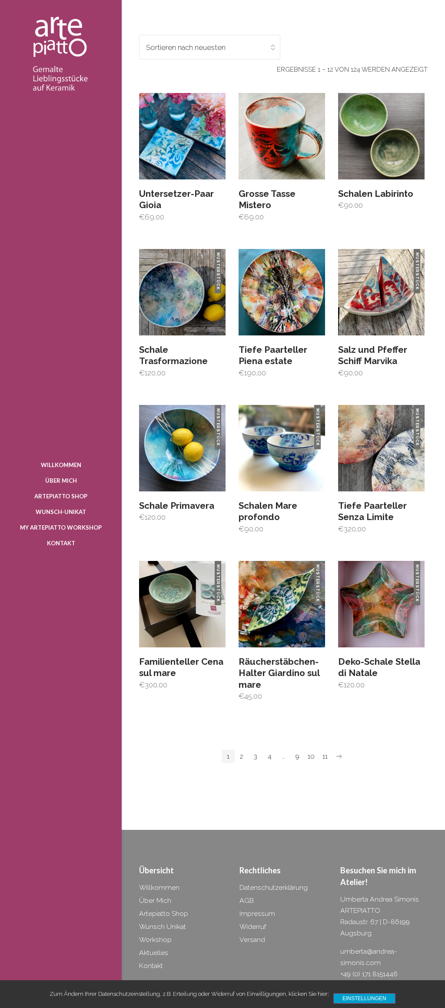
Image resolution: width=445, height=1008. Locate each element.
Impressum (257, 913)
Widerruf (252, 926)
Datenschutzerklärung (273, 887)
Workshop (155, 939)
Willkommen (159, 887)
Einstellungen (364, 998)
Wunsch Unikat (162, 926)
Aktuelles (153, 952)
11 (325, 756)
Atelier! (354, 882)
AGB (246, 900)
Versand (252, 939)
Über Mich (155, 900)
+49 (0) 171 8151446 (369, 974)
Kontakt (151, 966)
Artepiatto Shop (163, 913)
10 (311, 756)
